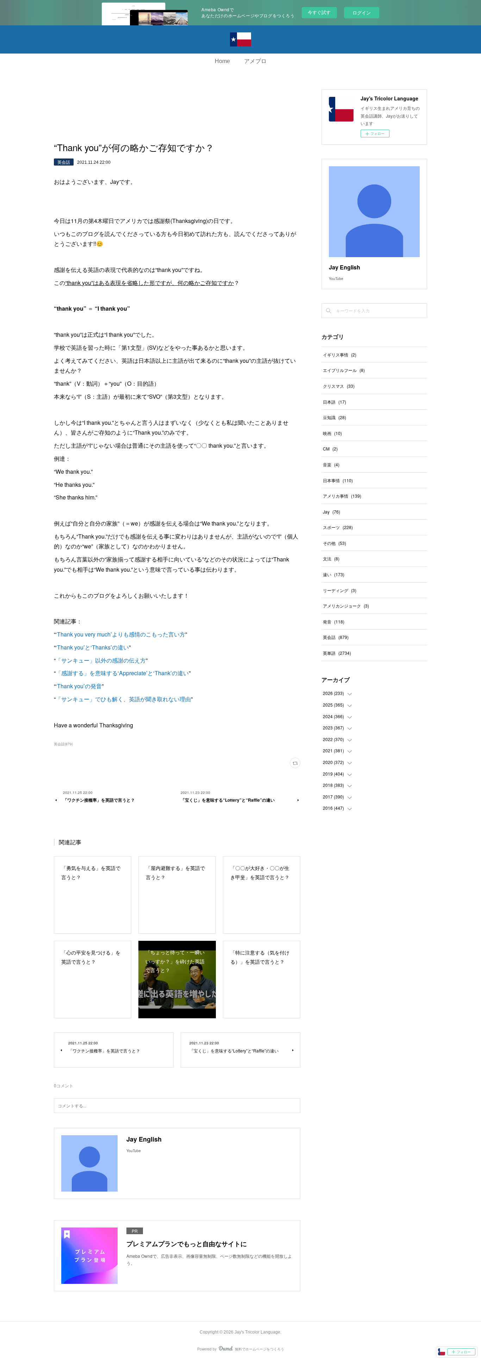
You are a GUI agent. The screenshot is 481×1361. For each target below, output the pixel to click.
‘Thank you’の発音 (79, 686)
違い (333, 574)
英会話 (63, 162)
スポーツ (338, 527)
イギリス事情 (339, 355)
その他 (334, 543)
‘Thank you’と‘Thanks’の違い (92, 647)
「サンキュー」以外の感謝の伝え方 (101, 660)
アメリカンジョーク (346, 606)
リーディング (339, 590)
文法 (331, 558)
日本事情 (338, 480)
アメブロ (255, 61)
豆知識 (334, 417)
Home (222, 61)
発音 (333, 621)
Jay (331, 512)
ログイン (361, 12)
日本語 (334, 402)
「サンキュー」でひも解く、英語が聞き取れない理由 (123, 699)
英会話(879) (63, 743)
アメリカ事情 (342, 496)
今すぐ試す (319, 12)
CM (330, 449)
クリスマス (339, 386)
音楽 (331, 464)
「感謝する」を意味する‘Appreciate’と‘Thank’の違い (122, 673)
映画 (332, 433)
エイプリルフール (344, 370)
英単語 (337, 653)
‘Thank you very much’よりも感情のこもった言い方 (120, 634)
